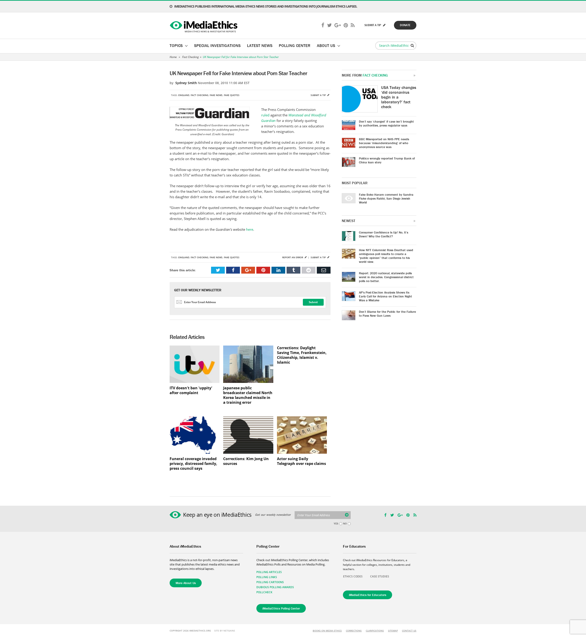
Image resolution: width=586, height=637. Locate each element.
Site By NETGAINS (224, 630)
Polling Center (294, 45)
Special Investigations (217, 45)
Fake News (216, 95)
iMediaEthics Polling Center (281, 608)
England (183, 95)
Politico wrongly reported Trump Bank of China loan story (387, 160)
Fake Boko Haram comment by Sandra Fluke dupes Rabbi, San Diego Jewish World (386, 198)
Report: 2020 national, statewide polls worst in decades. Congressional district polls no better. (386, 277)
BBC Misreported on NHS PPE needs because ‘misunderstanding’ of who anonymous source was (384, 143)
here (249, 229)
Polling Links (266, 577)
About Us (326, 45)
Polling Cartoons (270, 582)
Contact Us (409, 630)
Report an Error (293, 257)
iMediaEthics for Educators (367, 595)
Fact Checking (190, 57)
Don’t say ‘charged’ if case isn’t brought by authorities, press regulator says (386, 123)
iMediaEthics (204, 26)
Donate (405, 25)
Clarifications (375, 630)
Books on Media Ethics (327, 630)
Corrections (354, 630)
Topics (176, 45)
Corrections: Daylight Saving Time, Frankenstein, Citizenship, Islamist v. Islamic (302, 355)
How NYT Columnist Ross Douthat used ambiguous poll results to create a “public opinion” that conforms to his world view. (386, 256)
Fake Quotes (231, 95)
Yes (336, 523)
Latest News (259, 45)
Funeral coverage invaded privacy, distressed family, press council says (193, 463)
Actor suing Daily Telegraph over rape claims (301, 461)
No (345, 523)
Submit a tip (318, 95)
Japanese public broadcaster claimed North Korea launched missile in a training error (247, 395)
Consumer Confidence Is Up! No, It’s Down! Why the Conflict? (383, 234)
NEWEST (348, 220)
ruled (265, 115)
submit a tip (373, 25)
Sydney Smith (186, 83)
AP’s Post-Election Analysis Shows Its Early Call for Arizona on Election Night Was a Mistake (385, 296)
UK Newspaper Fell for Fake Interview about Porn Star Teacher (241, 57)
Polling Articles (269, 572)
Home (173, 57)
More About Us (186, 583)
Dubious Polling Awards (275, 587)
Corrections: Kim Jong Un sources (246, 461)
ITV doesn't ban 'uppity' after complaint (191, 390)
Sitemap (393, 630)
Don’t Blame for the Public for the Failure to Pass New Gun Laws (387, 314)
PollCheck (264, 592)
